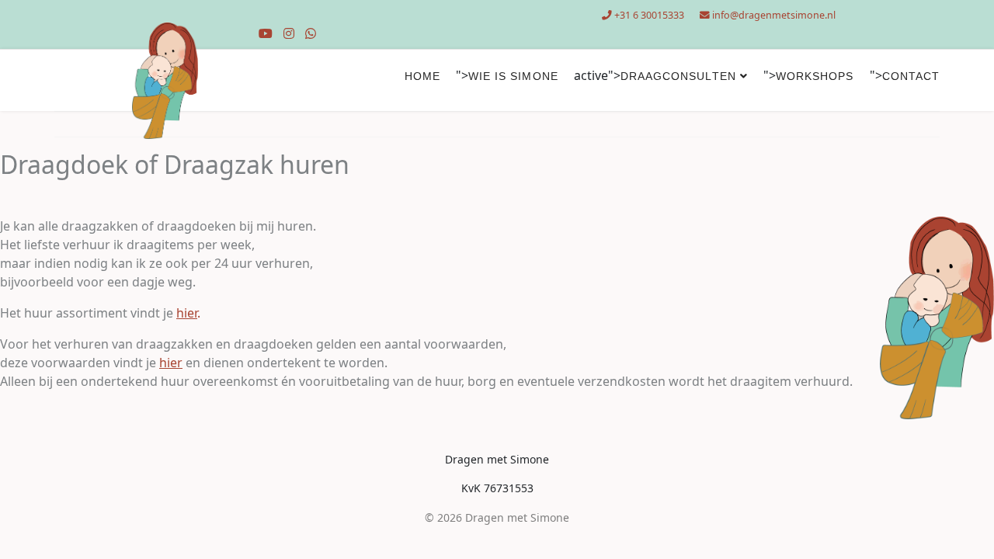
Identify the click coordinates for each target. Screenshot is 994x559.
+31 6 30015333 (649, 15)
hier (170, 362)
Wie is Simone (513, 76)
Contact (911, 76)
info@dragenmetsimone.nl (774, 15)
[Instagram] (288, 33)
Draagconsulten (678, 76)
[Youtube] (266, 33)
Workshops (815, 76)
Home (422, 76)
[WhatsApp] (310, 33)
